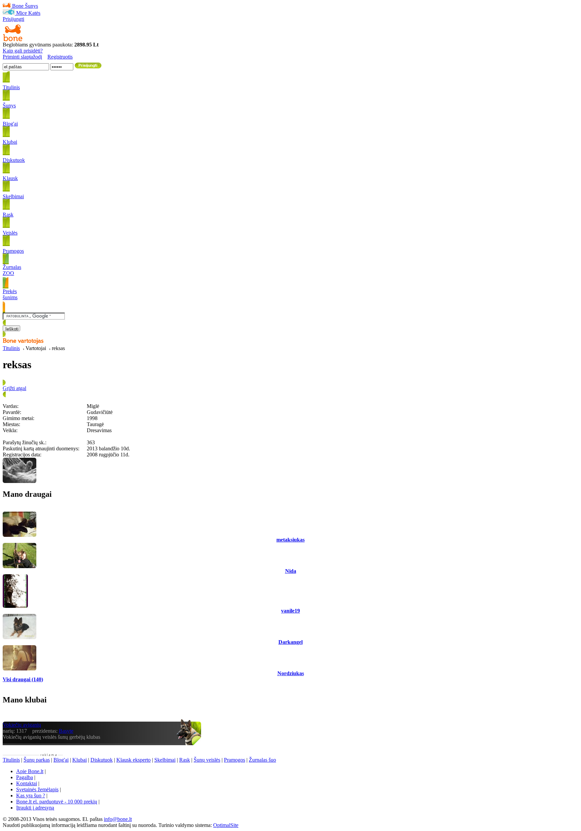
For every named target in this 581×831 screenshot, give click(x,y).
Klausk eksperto (133, 760)
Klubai (79, 760)
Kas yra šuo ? (30, 795)
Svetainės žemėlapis (37, 789)
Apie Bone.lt (29, 771)
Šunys (31, 6)
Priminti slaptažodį (22, 57)
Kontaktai (26, 783)
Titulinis (11, 348)
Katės (34, 13)
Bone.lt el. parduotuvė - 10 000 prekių (56, 801)
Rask (184, 760)
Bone (18, 6)
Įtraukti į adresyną (35, 807)
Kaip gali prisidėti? (23, 51)
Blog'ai (61, 760)
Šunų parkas (37, 760)
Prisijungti (13, 19)
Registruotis (60, 57)
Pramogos (234, 760)
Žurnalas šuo (262, 760)
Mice (21, 13)
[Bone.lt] (13, 40)
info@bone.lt (118, 819)
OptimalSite (225, 825)
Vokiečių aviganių (22, 725)
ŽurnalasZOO (12, 270)
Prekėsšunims (10, 294)
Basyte (66, 731)
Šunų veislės (207, 760)
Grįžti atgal (14, 388)
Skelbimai (165, 760)
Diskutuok (101, 760)
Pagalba (24, 777)
